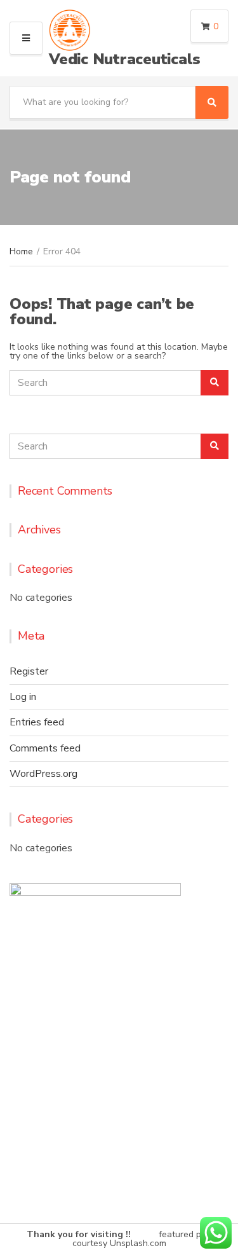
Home (21, 251)
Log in (23, 697)
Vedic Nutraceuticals (125, 59)
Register (29, 671)
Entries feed (37, 722)
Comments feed (45, 748)
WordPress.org (43, 774)
